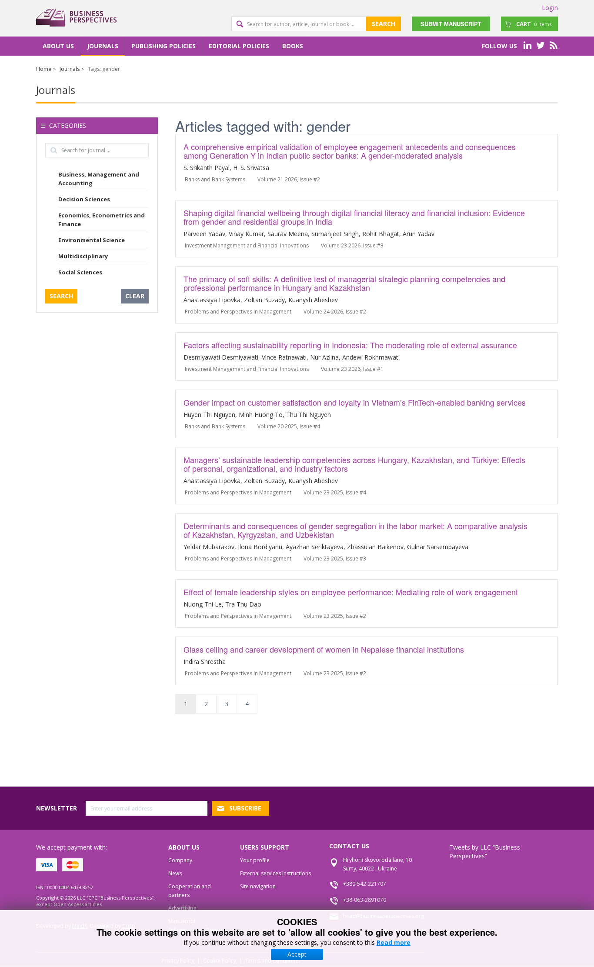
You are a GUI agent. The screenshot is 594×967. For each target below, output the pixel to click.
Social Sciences (80, 272)
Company (180, 860)
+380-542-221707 (364, 883)
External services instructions (275, 873)
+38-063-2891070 (364, 900)
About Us (58, 46)
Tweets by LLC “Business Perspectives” (484, 851)
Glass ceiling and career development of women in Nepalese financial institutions (324, 649)
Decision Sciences (84, 199)
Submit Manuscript (450, 24)
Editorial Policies (239, 46)
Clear (134, 296)
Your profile (255, 860)
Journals (102, 46)
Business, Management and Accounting (98, 178)
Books (292, 46)
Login (550, 7)
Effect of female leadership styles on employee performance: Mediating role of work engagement (351, 591)
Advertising (182, 908)
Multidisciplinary (83, 256)
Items (533, 24)
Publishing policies (163, 46)
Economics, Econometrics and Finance (101, 219)
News (175, 873)
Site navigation (258, 886)
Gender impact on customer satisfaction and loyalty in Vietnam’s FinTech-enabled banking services (355, 402)
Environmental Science (91, 240)
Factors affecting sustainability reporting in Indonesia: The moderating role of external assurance (350, 344)
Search (383, 24)
